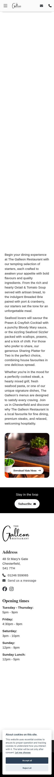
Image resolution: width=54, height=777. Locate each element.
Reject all (27, 768)
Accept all (27, 760)
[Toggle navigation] (5, 6)
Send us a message (21, 580)
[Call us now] (49, 5)
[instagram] (11, 589)
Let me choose (23, 752)
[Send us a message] (43, 5)
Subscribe (25, 503)
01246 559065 (17, 575)
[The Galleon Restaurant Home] (16, 5)
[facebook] (4, 589)
